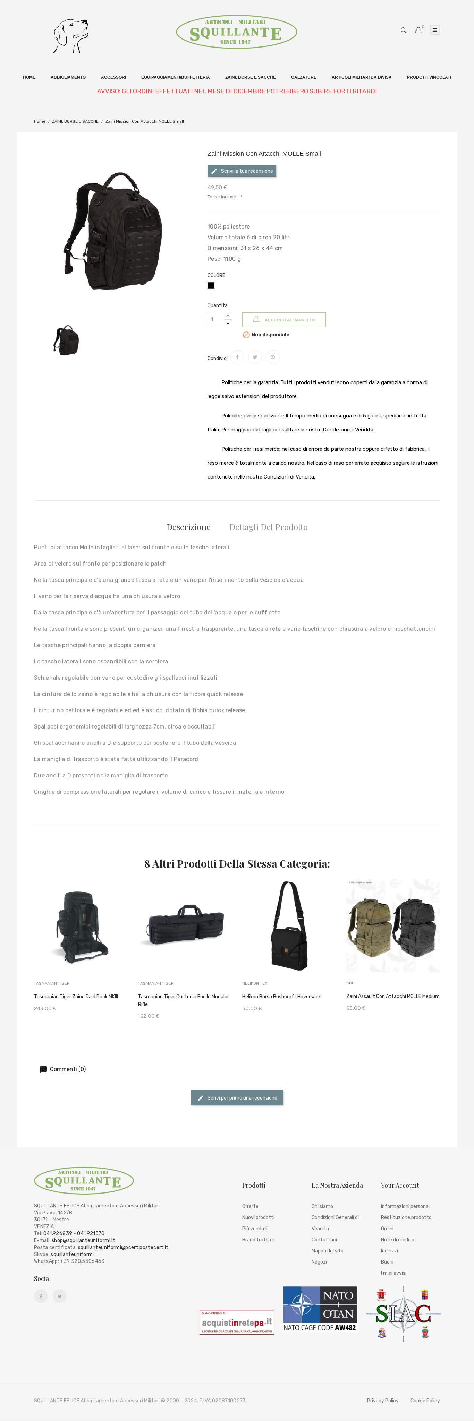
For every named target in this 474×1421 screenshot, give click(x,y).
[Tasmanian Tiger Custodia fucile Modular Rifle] (185, 935)
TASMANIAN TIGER (52, 983)
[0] (418, 30)
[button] (418, 30)
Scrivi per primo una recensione (241, 1098)
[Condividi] (237, 357)
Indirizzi (389, 1251)
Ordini (387, 1229)
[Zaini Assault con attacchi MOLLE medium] (393, 935)
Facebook (41, 1296)
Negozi (319, 1262)
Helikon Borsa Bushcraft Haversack (281, 997)
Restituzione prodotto (406, 1218)
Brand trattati (258, 1240)
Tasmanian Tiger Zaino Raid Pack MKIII (76, 997)
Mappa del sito (328, 1251)
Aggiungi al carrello (289, 320)
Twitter (60, 1296)
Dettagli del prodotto (268, 527)
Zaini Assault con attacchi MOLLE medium (393, 996)
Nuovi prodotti (258, 1218)
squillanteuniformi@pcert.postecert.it (123, 1247)
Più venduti (255, 1229)
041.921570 (91, 1234)
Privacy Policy (383, 1401)
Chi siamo (322, 1206)
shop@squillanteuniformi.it (83, 1240)
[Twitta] (255, 357)
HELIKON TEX (255, 983)
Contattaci (324, 1240)
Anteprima (103, 935)
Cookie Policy (425, 1401)
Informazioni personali (406, 1206)
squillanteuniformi (72, 1254)
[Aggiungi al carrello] (58, 936)
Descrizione (189, 527)
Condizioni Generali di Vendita (335, 1223)
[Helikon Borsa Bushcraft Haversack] (289, 935)
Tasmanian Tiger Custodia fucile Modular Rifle (183, 1000)
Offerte (250, 1206)
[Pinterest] (273, 357)
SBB (350, 983)
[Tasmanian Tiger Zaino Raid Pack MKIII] (81, 935)
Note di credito (397, 1240)
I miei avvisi (393, 1273)
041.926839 (58, 1234)
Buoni (387, 1262)
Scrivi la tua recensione (246, 171)
